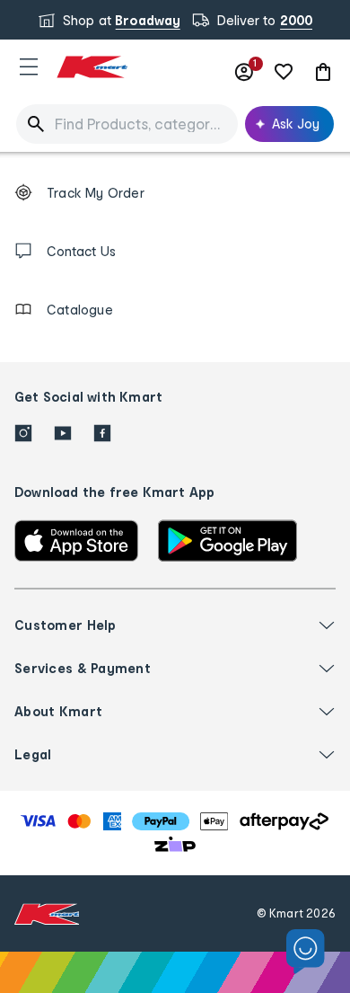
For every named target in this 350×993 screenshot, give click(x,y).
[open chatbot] (305, 952)
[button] (28, 66)
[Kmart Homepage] (91, 67)
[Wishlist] (284, 72)
